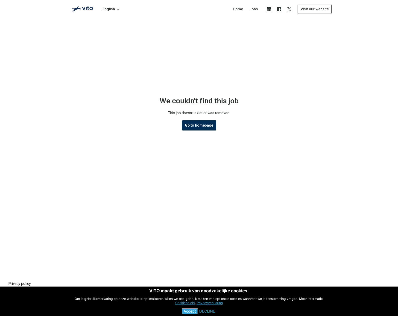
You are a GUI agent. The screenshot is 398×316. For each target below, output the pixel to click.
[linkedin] (269, 9)
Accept (190, 311)
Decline (207, 311)
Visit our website (315, 9)
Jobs (253, 9)
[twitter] (289, 9)
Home (238, 9)
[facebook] (279, 9)
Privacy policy (19, 283)
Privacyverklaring (210, 303)
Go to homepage (199, 125)
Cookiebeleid (185, 303)
